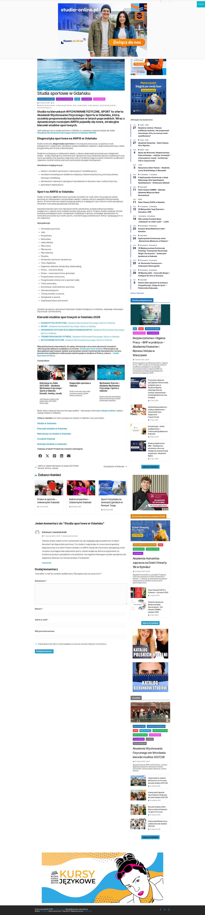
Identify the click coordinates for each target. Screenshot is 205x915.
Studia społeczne (139, 333)
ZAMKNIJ (201, 4)
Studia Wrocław (139, 739)
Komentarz (41, 581)
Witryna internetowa (44, 631)
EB (148, 359)
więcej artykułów (150, 467)
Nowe (141, 328)
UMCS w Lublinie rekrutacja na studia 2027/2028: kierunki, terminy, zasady (58, 467)
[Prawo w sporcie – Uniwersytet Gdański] (49, 481)
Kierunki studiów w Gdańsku (52, 428)
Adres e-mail (41, 620)
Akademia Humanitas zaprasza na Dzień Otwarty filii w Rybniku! (150, 563)
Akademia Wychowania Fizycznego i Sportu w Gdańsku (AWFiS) (66, 133)
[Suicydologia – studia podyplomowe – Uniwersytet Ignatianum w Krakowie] (138, 431)
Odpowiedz (46, 563)
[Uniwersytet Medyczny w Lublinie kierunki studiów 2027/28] (138, 825)
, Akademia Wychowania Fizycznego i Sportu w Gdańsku (78, 323)
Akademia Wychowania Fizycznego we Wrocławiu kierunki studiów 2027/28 (149, 753)
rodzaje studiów (107, 410)
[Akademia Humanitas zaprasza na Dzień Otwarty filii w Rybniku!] (150, 530)
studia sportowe (93, 105)
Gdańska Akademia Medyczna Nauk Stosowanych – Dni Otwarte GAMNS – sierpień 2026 (155, 607)
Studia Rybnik (138, 553)
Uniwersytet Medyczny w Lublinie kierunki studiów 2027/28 (157, 823)
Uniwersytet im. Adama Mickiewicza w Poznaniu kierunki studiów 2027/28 (158, 780)
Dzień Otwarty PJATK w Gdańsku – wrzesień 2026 (158, 591)
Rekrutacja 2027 (145, 730)
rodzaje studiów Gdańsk (64, 99)
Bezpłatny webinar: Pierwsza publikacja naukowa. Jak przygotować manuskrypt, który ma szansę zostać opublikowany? (153, 132)
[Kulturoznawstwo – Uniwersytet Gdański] (81, 481)
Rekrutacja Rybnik (152, 549)
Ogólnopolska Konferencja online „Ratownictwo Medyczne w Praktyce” (153, 239)
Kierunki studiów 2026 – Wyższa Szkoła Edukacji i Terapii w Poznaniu (157, 809)
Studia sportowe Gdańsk (91, 349)
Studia (77, 99)
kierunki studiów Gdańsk (47, 105)
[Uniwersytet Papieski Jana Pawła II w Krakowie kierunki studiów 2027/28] (138, 796)
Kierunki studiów (139, 726)
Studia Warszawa (153, 333)
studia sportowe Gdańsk (108, 105)
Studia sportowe (99, 99)
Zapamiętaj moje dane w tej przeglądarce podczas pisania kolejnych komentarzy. (72, 644)
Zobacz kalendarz (137, 293)
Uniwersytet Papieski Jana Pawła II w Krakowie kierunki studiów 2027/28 (158, 794)
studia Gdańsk (82, 105)
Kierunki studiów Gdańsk (46, 99)
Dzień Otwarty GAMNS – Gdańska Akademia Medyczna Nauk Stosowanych (151, 192)
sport (74, 105)
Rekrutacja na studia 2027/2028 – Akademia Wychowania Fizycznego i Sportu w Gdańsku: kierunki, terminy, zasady (51, 388)
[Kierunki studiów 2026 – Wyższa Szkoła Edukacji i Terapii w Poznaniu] (138, 810)
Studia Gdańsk (86, 99)
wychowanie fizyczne (44, 108)
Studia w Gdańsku (46, 423)
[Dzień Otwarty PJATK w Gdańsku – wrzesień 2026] (138, 592)
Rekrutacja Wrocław (140, 735)
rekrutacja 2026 (139, 549)
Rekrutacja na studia (160, 730)
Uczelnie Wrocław (140, 743)
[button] (40, 456)
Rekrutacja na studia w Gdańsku (54, 433)
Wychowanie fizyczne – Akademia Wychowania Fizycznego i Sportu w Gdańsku (110, 387)
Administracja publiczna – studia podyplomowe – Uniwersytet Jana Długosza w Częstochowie (158, 412)
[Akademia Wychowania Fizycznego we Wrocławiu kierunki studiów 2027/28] (150, 712)
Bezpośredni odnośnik (70, 536)
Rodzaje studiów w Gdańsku (52, 444)
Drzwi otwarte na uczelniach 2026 (145, 545)
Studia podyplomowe (152, 328)
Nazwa (39, 609)
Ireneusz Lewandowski (54, 532)
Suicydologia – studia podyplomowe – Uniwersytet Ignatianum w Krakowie (158, 430)
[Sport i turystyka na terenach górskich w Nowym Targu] (113, 481)
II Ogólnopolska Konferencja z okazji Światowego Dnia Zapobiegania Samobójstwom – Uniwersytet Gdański (153, 180)
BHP (135, 328)
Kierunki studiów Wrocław (156, 726)
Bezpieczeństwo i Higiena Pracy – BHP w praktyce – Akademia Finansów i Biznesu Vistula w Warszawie (149, 346)
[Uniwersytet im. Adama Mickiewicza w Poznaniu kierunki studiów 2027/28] (138, 781)
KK (53, 103)
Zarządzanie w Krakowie (114, 466)
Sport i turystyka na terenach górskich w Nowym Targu (112, 502)
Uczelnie (150, 739)
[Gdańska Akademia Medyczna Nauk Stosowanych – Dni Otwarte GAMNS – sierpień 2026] (138, 608)
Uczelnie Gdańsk (46, 439)
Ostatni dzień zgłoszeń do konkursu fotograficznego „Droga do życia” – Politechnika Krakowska (153, 285)
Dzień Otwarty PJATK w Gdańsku (151, 202)
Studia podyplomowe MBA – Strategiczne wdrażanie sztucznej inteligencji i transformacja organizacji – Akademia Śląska (158, 449)
